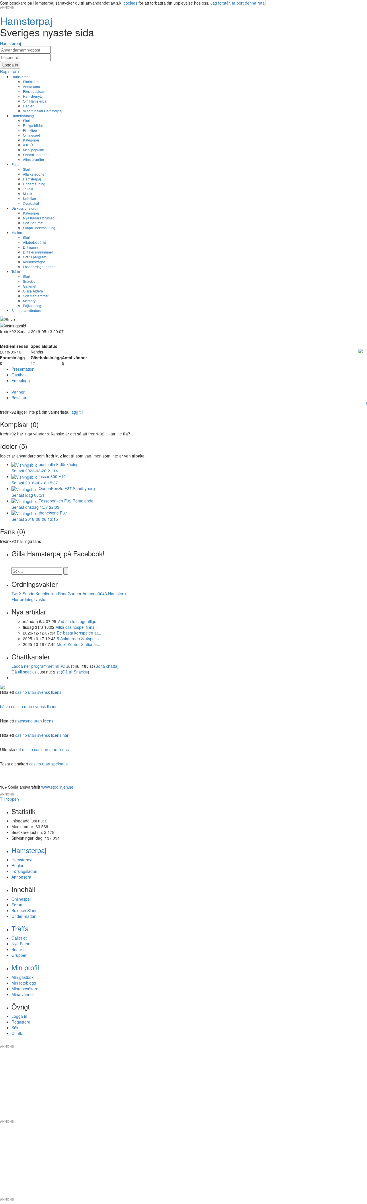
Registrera (20, 1022)
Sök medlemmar (35, 295)
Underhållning (22, 115)
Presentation (22, 369)
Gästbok (19, 375)
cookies (130, 3)
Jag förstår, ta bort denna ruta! (238, 3)
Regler (28, 105)
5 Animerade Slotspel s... (79, 638)
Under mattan (23, 916)
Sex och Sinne (24, 910)
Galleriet (29, 286)
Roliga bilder (33, 125)
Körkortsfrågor (34, 261)
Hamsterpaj (20, 76)
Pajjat (15, 164)
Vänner (18, 392)
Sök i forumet (33, 222)
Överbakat (31, 203)
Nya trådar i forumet (38, 217)
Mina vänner (22, 994)
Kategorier (31, 140)
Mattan (16, 232)
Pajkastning (32, 305)
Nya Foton (20, 943)
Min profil (25, 967)
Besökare (20, 397)
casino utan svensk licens (38, 692)
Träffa (15, 271)
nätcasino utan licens (34, 721)
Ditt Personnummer (38, 252)
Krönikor (29, 198)
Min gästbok (22, 977)
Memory (29, 300)
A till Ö (28, 144)
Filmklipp (30, 130)
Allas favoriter (33, 159)
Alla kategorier (34, 174)
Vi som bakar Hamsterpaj (42, 110)
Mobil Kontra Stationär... (78, 644)
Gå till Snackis (75, 672)
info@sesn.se (235, 1042)
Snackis (29, 281)
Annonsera (31, 86)
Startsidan (31, 81)
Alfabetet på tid (34, 242)
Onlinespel (31, 135)
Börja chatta (106, 666)
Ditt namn (30, 247)
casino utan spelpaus (48, 764)
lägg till (77, 412)
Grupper (19, 955)
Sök (14, 1027)
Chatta (17, 1033)
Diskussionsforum (25, 208)
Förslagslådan (34, 91)
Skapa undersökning (39, 227)
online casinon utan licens (45, 749)
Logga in (19, 1016)
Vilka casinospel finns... (77, 627)
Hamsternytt (32, 96)
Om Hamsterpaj (35, 101)
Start (26, 120)
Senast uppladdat (36, 154)
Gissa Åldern (33, 290)
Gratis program (34, 256)
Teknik (28, 188)
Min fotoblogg (23, 983)
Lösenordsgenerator (39, 266)
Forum (17, 905)
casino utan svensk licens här (42, 735)
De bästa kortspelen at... (79, 633)
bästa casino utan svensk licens (28, 706)
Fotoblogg (20, 380)
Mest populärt (33, 149)
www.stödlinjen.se (57, 787)
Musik (27, 193)
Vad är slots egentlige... (78, 621)
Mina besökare (24, 988)
